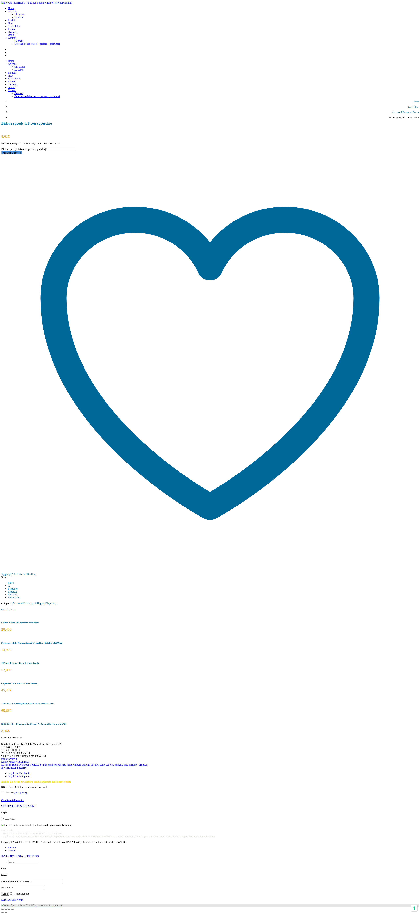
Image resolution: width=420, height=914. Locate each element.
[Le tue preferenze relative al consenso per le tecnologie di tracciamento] (414, 908)
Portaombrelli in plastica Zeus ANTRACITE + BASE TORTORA (31, 643)
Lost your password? (12, 899)
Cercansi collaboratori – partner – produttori (37, 43)
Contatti (18, 40)
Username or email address (16, 881)
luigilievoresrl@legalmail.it (15, 761)
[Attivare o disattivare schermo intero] (6, 909)
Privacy (12, 847)
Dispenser (50, 603)
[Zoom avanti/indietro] (2, 909)
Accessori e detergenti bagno (28, 603)
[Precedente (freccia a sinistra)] (2, 912)
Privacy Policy (9, 819)
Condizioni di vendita (12, 800)
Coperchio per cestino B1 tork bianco (19, 683)
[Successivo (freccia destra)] (6, 912)
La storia (18, 17)
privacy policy (20, 792)
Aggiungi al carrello (12, 153)
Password (7, 887)
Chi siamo (19, 14)
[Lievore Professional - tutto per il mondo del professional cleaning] (36, 2)
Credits (11, 850)
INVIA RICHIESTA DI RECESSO (20, 856)
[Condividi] (9, 909)
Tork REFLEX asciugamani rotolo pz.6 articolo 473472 (27, 703)
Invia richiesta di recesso (14, 767)
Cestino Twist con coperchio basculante (20, 622)
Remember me (21, 893)
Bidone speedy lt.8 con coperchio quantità (23, 149)
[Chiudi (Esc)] (12, 909)
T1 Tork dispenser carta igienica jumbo (20, 663)
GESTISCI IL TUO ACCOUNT (18, 805)
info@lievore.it (9, 758)
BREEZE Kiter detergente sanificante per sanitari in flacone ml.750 (33, 724)
